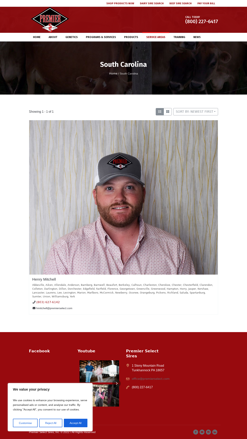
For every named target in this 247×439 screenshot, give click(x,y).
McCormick (107, 292)
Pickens (161, 292)
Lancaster (38, 292)
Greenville (142, 288)
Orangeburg (147, 292)
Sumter (36, 296)
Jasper (192, 288)
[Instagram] (208, 432)
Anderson (73, 284)
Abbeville (38, 284)
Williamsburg (60, 296)
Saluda (184, 292)
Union (46, 296)
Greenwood (158, 288)
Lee (59, 292)
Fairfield (101, 288)
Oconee (133, 292)
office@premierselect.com (151, 379)
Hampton (172, 288)
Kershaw (203, 288)
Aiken (49, 284)
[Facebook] (195, 432)
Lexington (69, 292)
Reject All (50, 423)
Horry (183, 288)
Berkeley (124, 284)
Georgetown (127, 288)
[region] (50, 407)
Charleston (150, 284)
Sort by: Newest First (194, 111)
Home (113, 73)
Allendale (60, 284)
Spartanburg (197, 292)
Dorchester (74, 288)
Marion (81, 292)
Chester (176, 284)
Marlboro (92, 292)
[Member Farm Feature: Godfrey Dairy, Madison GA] (99, 371)
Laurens (51, 292)
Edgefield (89, 288)
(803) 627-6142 (48, 302)
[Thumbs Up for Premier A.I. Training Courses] (99, 395)
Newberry (121, 292)
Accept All (75, 423)
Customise (25, 423)
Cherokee (164, 284)
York (72, 296)
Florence (112, 288)
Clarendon (206, 284)
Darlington (50, 288)
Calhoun (136, 284)
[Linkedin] (214, 432)
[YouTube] (202, 432)
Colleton (37, 288)
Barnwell (99, 284)
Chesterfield (190, 284)
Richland (172, 292)
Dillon (62, 288)
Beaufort (111, 284)
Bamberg (86, 284)
